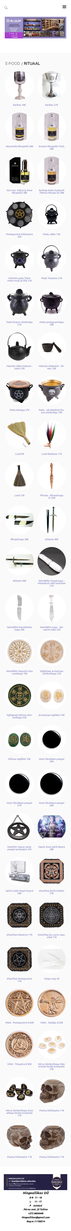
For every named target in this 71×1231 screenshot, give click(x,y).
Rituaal (32, 63)
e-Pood (12, 63)
